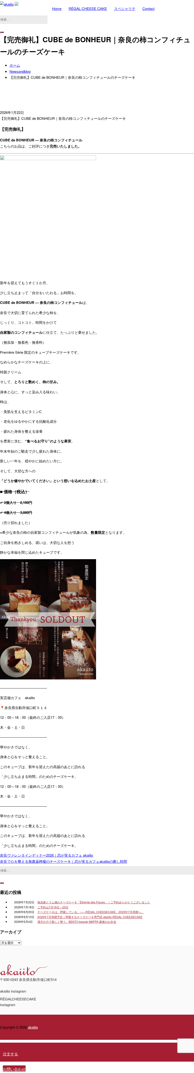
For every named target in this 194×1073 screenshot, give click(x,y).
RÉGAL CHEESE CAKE (88, 8)
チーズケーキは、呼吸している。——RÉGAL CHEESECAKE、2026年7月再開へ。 (90, 912)
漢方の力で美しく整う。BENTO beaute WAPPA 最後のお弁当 (76, 922)
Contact (148, 8)
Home (57, 8)
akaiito (33, 1027)
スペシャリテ (124, 8)
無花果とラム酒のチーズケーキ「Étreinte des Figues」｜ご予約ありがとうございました (93, 902)
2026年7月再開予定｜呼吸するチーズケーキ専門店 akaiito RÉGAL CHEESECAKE (89, 917)
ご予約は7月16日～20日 (52, 907)
